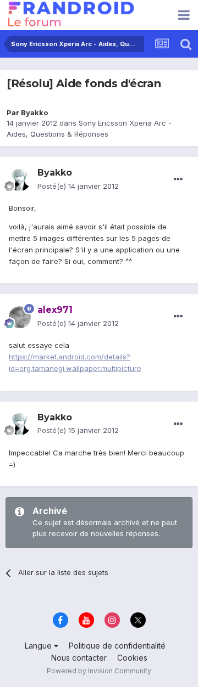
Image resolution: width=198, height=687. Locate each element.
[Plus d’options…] (178, 179)
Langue (39, 645)
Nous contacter (79, 657)
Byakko (34, 112)
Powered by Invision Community (99, 671)
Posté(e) (78, 186)
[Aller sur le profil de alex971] (20, 317)
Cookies (132, 657)
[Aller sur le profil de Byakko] (20, 180)
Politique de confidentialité (117, 645)
